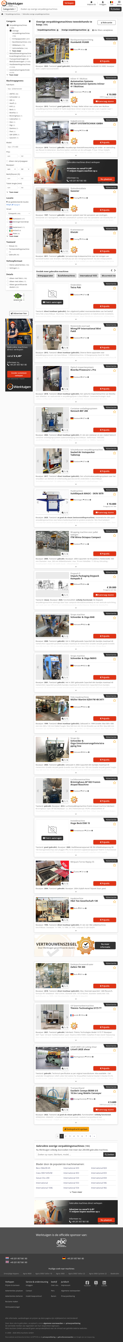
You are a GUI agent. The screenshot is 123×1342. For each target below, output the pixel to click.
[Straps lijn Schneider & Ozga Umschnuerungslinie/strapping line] (52, 749)
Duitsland (18, 219)
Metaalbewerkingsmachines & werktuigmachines (20, 54)
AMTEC (13, 94)
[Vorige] (38, 50)
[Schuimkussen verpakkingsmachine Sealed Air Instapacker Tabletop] (52, 460)
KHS (12, 106)
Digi (12, 125)
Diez (12, 122)
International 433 (71, 1168)
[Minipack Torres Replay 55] (52, 873)
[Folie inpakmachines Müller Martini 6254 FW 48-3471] (52, 708)
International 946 (99, 1183)
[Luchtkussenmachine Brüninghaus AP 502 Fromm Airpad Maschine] (52, 790)
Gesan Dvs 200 (42, 1178)
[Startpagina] (2, 14)
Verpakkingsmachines (18, 26)
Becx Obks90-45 (43, 1168)
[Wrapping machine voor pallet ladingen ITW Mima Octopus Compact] (52, 543)
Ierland (16, 230)
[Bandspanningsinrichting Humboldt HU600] (52, 50)
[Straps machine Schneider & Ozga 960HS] (52, 667)
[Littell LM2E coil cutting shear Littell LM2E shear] (52, 1058)
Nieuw (13, 246)
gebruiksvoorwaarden (65, 1337)
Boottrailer (115, 1273)
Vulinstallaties (20, 48)
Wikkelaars (18, 45)
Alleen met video (17, 281)
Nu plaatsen (106, 179)
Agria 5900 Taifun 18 (43, 1273)
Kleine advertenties (19, 265)
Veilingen (14, 268)
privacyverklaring (49, 1337)
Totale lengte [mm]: (14, 183)
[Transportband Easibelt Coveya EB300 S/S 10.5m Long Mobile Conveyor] (52, 1099)
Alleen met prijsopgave (18, 161)
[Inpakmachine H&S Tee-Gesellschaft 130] (52, 909)
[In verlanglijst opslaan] (114, 43)
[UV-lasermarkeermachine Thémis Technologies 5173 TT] (52, 1016)
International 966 (99, 1187)
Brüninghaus (15, 116)
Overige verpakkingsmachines (21, 33)
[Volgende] (67, 50)
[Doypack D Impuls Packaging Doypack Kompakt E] (52, 584)
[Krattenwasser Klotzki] (52, 240)
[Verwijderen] (57, 30)
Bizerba (13, 112)
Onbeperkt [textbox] (14, 213)
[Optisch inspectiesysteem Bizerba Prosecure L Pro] (52, 378)
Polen (16, 233)
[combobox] (19, 213)
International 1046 (44, 1187)
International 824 (99, 1168)
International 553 (71, 1183)
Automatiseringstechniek (19, 71)
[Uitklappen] (76, 72)
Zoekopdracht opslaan (76, 1129)
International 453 (71, 1173)
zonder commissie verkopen (19, 374)
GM (12, 100)
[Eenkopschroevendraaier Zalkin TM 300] (52, 975)
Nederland (18, 227)
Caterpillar (14, 119)
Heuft (12, 103)
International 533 (71, 1178)
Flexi (12, 131)
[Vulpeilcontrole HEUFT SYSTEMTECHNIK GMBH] (52, 132)
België (13, 204)
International (42, 1183)
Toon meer (77, 1192)
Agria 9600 (27, 1273)
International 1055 (88, 275)
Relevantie (107, 22)
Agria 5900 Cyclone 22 (98, 1273)
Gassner (13, 138)
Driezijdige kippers (11, 1273)
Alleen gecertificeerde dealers (18, 285)
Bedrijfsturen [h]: (13, 174)
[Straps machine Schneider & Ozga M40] (52, 625)
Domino (13, 128)
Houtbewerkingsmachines (19, 65)
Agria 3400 (60, 1273)
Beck (12, 109)
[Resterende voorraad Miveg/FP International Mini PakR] (52, 337)
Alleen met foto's (18, 278)
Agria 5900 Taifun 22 (76, 1273)
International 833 (99, 1173)
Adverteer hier (20, 313)
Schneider (14, 97)
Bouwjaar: (10, 165)
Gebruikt (14, 254)
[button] (119, 3)
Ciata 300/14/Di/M (44, 1173)
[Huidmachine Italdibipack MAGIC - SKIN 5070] (52, 502)
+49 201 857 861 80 (18, 1258)
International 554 (71, 1187)
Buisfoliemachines (21, 42)
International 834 (99, 1178)
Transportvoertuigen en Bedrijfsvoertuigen (19, 60)
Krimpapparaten (21, 39)
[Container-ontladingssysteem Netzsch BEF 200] (52, 419)
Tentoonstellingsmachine (19, 250)
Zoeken (116, 9)
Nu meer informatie (105, 945)
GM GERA (14, 134)
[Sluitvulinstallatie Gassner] (52, 199)
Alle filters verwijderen (103, 30)
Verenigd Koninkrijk (19, 223)
